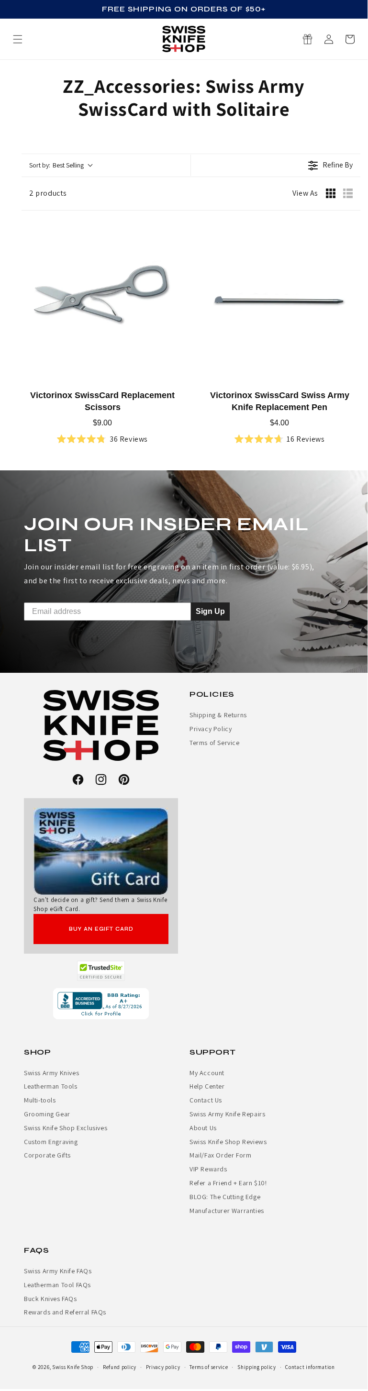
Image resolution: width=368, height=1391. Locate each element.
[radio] (330, 193)
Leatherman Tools (51, 1086)
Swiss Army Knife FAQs (58, 1271)
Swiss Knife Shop (72, 1367)
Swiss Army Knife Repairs (227, 1114)
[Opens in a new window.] (101, 971)
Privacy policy (163, 1367)
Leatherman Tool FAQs (57, 1284)
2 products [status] (48, 193)
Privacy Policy (211, 728)
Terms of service (209, 1367)
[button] (349, 39)
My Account (207, 1072)
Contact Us (206, 1100)
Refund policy (119, 1367)
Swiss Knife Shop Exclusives (65, 1128)
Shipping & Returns (218, 715)
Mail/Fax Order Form (220, 1155)
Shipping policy (256, 1367)
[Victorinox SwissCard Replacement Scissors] (102, 301)
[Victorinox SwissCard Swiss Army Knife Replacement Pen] (279, 301)
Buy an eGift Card (101, 929)
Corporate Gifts (47, 1155)
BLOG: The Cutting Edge (225, 1196)
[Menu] (17, 39)
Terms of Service (215, 742)
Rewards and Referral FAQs (65, 1312)
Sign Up (210, 611)
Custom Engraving (51, 1141)
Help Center (207, 1086)
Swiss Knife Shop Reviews (228, 1141)
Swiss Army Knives (51, 1072)
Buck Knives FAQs (50, 1298)
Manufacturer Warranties (227, 1210)
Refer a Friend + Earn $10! (228, 1183)
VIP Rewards (208, 1169)
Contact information (310, 1367)
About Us (203, 1128)
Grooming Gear (47, 1114)
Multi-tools (40, 1100)
